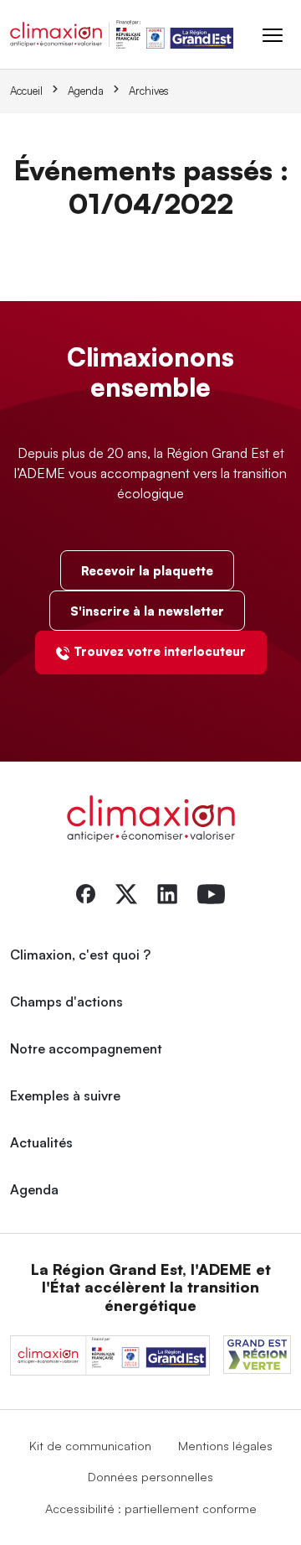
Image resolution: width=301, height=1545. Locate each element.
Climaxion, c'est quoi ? (80, 954)
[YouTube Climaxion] (211, 892)
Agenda (86, 90)
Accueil (26, 90)
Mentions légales (225, 1445)
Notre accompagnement (86, 1048)
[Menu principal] (273, 34)
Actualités (41, 1142)
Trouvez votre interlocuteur (160, 650)
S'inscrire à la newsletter (147, 610)
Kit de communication (90, 1445)
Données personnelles (150, 1476)
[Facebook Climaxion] (85, 892)
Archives (149, 90)
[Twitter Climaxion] (126, 892)
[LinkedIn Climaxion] (167, 892)
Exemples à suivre (65, 1095)
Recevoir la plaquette (147, 570)
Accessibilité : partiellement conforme (151, 1508)
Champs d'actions (66, 1001)
